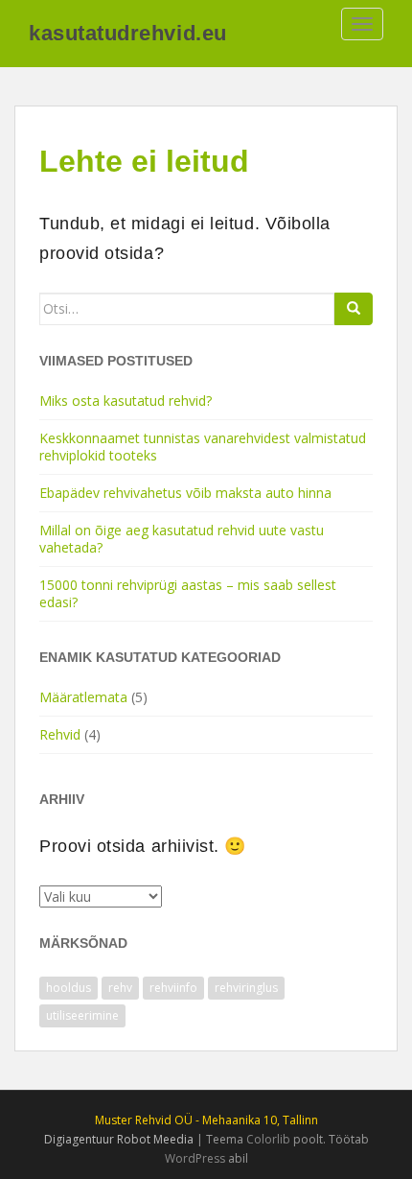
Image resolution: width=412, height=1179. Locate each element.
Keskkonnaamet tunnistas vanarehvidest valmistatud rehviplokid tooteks (202, 446)
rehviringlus (246, 987)
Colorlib (268, 1139)
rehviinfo (173, 987)
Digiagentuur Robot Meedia (119, 1139)
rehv (120, 987)
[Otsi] (353, 309)
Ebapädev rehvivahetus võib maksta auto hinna (185, 492)
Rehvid (59, 734)
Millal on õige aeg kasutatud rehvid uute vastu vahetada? (181, 538)
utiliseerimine (82, 1015)
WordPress (195, 1158)
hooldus (68, 987)
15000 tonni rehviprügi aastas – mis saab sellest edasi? (187, 593)
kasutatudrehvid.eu (128, 33)
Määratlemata (83, 697)
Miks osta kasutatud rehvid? (125, 400)
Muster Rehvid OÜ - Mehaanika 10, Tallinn (206, 1120)
